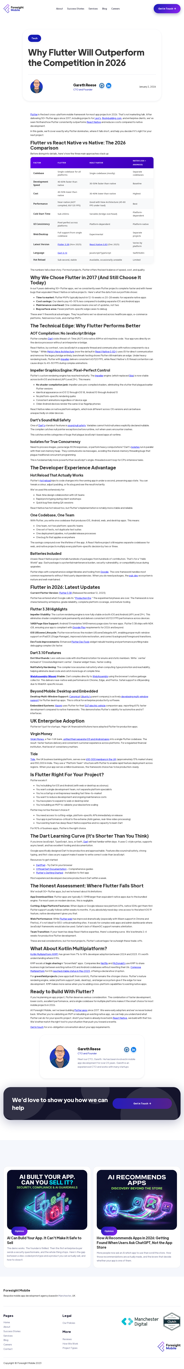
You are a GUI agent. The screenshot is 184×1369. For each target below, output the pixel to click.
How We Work (70, 1343)
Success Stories (75, 8)
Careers (115, 8)
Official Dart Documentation (51, 868)
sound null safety (77, 425)
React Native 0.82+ (105, 351)
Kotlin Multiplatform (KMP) (44, 954)
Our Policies (69, 1322)
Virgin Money (37, 739)
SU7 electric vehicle (95, 705)
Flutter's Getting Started (49, 872)
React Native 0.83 (99, 244)
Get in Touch (167, 8)
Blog (104, 8)
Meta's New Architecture (60, 351)
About (59, 8)
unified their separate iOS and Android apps (86, 739)
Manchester (64, 1295)
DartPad (40, 865)
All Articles (167, 1154)
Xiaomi (58, 705)
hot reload (45, 480)
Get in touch (37, 1027)
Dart (50, 338)
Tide (32, 759)
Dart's (41, 425)
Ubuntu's (86, 696)
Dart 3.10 (62, 252)
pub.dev (133, 575)
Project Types (70, 1347)
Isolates (135, 446)
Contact (8, 1348)
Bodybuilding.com (111, 118)
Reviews (67, 1339)
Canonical (74, 696)
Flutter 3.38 (63, 244)
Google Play (79, 627)
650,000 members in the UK (101, 759)
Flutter (34, 114)
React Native (94, 122)
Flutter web (66, 918)
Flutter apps (80, 1010)
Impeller (65, 359)
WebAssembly (100, 676)
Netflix (104, 963)
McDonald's (119, 963)
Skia (131, 375)
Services (93, 8)
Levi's (98, 118)
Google (104, 571)
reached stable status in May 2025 (71, 971)
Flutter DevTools (80, 641)
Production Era (83, 597)
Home (6, 1322)
